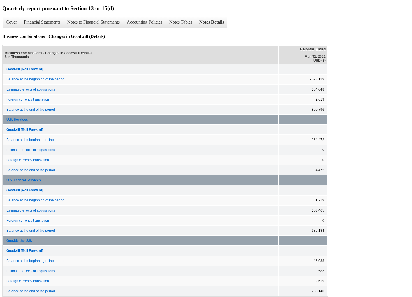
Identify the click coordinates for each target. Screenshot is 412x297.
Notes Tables (180, 22)
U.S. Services (17, 119)
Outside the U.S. (19, 240)
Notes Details (211, 22)
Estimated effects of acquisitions (30, 89)
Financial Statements (42, 22)
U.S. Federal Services (23, 180)
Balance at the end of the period (30, 109)
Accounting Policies (144, 22)
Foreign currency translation (27, 99)
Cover (11, 22)
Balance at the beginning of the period (35, 79)
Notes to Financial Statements (93, 22)
